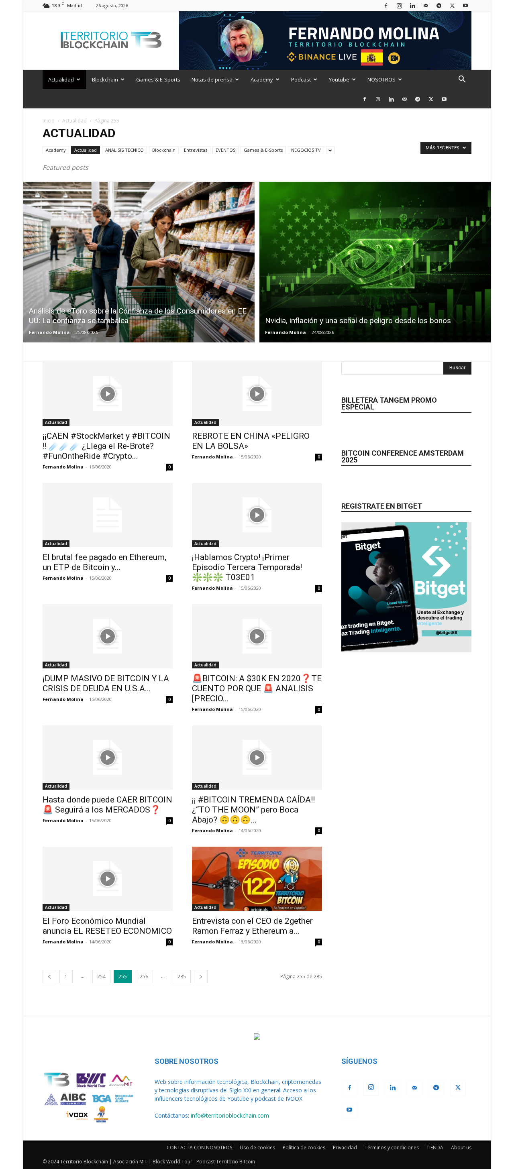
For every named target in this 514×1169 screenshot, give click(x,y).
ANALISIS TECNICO (124, 150)
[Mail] (426, 5)
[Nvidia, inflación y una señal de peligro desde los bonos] (375, 262)
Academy (262, 79)
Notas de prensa (212, 79)
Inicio (49, 120)
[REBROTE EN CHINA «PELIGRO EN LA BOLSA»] (257, 394)
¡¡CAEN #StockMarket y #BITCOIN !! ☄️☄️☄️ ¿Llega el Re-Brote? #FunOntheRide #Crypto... (106, 446)
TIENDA (434, 1147)
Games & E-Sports (158, 79)
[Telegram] (439, 5)
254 (101, 976)
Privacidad (345, 1147)
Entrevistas (195, 150)
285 (181, 976)
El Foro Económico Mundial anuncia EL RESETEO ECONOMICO (107, 926)
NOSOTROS (381, 79)
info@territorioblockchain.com (230, 1115)
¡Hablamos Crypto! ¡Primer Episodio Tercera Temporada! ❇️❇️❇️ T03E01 (247, 567)
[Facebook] (386, 5)
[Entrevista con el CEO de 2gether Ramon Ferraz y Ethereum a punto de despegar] (257, 879)
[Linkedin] (412, 5)
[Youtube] (465, 5)
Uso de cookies (257, 1147)
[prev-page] (49, 976)
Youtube (339, 79)
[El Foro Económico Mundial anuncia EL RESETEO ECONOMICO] (108, 879)
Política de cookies (304, 1147)
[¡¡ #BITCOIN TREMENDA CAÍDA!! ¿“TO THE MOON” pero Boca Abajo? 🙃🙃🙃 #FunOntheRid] (257, 757)
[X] (452, 5)
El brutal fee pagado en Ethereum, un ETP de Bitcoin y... (104, 562)
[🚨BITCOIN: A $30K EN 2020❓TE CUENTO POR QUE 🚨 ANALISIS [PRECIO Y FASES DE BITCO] (257, 636)
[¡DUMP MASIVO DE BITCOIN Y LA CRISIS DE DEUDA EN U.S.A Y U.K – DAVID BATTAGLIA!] (108, 636)
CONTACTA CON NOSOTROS (199, 1147)
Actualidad (61, 79)
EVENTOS (225, 150)
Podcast (301, 79)
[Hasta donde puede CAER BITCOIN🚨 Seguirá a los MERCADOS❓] (108, 757)
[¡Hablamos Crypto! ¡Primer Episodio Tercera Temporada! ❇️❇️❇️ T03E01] (257, 515)
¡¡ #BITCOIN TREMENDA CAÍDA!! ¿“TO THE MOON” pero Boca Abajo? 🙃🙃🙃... (253, 810)
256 (144, 976)
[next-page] (201, 976)
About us (461, 1147)
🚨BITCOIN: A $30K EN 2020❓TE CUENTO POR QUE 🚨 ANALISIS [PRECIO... (257, 688)
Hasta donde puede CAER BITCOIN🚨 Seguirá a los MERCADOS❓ (107, 805)
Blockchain (105, 79)
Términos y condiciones (392, 1147)
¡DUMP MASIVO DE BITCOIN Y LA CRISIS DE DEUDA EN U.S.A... (106, 683)
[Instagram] (399, 5)
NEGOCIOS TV (306, 150)
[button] (461, 80)
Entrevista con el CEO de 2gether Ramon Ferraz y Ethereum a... (252, 926)
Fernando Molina (49, 332)
